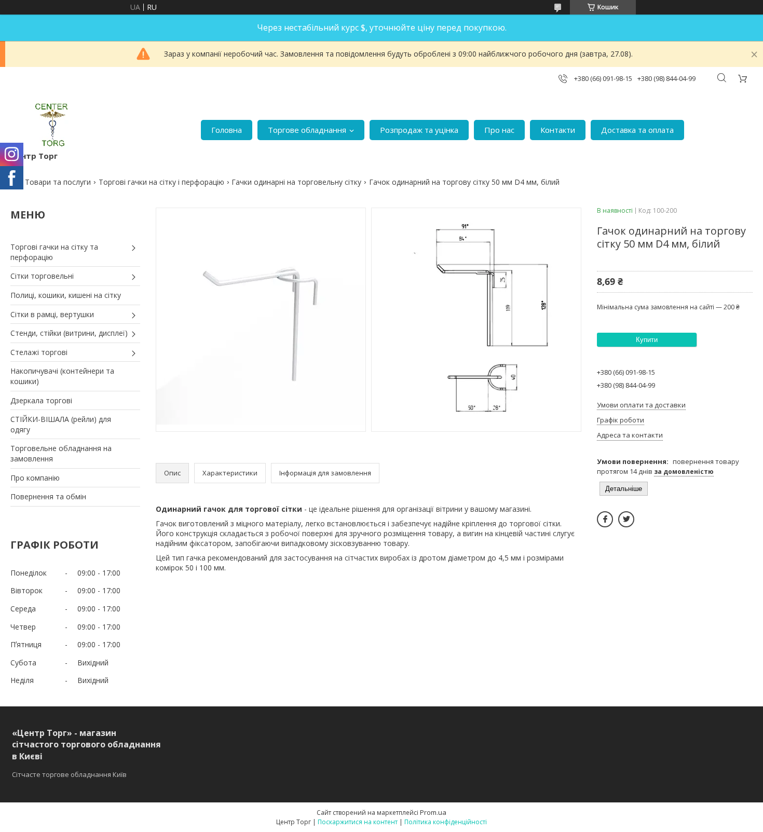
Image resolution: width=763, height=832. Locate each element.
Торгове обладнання (307, 130)
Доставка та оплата (637, 130)
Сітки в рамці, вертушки (52, 314)
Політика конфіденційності (445, 821)
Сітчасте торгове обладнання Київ (69, 774)
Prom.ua (433, 812)
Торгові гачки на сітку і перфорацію (161, 182)
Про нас (499, 130)
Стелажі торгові (38, 352)
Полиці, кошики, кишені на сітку (65, 295)
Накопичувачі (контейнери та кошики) (62, 376)
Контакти (557, 130)
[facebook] (605, 519)
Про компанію (35, 478)
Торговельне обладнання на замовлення (61, 453)
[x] (626, 519)
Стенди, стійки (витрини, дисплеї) (69, 333)
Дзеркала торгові (41, 400)
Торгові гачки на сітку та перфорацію (54, 252)
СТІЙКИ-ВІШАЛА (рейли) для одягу (60, 424)
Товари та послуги (58, 182)
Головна (226, 130)
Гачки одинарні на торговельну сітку (296, 182)
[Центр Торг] (44, 125)
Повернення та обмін (48, 496)
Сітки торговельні (42, 276)
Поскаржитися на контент (358, 821)
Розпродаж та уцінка (419, 130)
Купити (647, 340)
